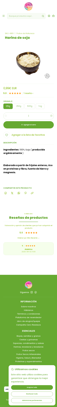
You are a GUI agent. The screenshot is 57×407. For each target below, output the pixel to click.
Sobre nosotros (28, 306)
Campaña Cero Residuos (28, 324)
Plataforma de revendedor (28, 317)
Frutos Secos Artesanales (28, 354)
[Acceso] (49, 16)
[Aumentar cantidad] (51, 116)
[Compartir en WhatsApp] (19, 193)
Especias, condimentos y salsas (28, 343)
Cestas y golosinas (28, 339)
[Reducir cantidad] (6, 116)
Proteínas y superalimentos (28, 361)
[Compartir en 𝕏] (12, 193)
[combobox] (26, 16)
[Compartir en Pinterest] (25, 193)
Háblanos (28, 310)
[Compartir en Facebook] (5, 193)
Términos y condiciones (28, 313)
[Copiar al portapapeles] (32, 193)
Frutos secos (29, 350)
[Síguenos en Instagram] (31, 292)
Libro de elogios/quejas (28, 321)
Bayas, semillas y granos (28, 336)
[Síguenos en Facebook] (35, 292)
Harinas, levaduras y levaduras (28, 346)
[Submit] (42, 16)
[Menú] (4, 16)
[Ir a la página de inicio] (28, 6)
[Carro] (53, 16)
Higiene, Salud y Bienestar (28, 357)
